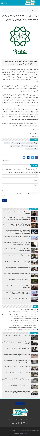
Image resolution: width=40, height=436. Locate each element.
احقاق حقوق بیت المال (31, 149)
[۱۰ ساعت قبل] (34, 250)
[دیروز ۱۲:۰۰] (34, 262)
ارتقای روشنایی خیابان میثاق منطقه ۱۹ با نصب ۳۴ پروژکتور (24, 323)
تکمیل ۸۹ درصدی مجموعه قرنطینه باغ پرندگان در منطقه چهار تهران (22, 327)
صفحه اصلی (34, 10)
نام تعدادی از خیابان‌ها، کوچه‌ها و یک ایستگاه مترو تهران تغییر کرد (16, 298)
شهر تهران (19, 430)
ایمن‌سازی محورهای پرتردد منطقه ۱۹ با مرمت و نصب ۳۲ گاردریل (16, 379)
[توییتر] (24, 423)
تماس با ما (16, 419)
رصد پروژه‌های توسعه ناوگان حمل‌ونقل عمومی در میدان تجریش (23, 316)
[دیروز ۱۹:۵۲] (34, 269)
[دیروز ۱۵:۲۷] (34, 219)
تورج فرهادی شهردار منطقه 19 (30, 143)
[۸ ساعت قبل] (34, 299)
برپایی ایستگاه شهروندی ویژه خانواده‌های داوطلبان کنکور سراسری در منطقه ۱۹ (16, 342)
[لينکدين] (27, 423)
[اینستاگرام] (18, 423)
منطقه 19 (24, 10)
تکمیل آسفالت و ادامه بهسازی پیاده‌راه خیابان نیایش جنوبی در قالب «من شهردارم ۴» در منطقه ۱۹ (17, 361)
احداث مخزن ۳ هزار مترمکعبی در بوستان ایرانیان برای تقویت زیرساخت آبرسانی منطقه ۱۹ (17, 355)
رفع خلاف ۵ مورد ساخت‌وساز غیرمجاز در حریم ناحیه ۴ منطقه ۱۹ (16, 385)
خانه (30, 419)
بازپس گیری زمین (15, 146)
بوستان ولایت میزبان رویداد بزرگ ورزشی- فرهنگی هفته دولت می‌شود (17, 367)
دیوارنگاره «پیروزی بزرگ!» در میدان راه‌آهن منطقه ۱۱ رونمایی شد (23, 321)
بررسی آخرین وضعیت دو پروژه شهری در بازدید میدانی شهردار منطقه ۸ (17, 262)
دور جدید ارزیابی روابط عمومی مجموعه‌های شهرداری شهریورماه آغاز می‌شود (16, 212)
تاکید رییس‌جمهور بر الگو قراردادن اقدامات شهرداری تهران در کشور (17, 237)
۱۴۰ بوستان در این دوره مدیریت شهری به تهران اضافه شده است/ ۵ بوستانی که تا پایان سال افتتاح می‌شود (16, 243)
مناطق (29, 10)
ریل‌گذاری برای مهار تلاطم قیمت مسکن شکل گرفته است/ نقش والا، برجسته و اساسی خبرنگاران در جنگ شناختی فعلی (16, 218)
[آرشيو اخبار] (13, 423)
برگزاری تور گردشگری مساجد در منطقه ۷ (28, 309)
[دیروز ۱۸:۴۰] (34, 213)
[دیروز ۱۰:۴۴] (34, 232)
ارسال (4, 200)
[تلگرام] (21, 423)
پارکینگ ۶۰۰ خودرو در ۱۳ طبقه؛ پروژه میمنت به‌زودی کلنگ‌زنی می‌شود (22, 312)
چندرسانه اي (24, 419)
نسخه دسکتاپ (20, 403)
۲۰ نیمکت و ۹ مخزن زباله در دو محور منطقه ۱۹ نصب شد (18, 373)
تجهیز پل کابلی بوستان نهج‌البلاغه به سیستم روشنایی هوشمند (23, 325)
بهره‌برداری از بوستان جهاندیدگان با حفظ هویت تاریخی (18, 279)
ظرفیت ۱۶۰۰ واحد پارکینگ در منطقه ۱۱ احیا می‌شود (19, 255)
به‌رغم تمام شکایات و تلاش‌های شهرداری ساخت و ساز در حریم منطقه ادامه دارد (16, 286)
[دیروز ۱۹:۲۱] (34, 225)
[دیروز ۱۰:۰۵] (34, 244)
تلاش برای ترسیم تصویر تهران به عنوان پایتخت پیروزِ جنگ (18, 267)
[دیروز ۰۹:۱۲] (34, 281)
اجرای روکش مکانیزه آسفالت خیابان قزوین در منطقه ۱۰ (25, 318)
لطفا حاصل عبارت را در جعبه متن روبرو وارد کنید (26, 193)
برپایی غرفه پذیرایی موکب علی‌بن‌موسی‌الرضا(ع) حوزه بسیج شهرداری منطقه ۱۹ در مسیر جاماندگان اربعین (17, 392)
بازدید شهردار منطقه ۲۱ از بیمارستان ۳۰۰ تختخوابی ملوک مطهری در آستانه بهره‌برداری (19, 314)
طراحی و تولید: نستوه (18, 433)
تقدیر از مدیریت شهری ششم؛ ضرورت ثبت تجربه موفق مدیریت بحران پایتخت (20, 329)
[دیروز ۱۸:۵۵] (34, 256)
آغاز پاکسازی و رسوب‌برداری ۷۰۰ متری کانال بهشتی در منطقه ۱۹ (16, 348)
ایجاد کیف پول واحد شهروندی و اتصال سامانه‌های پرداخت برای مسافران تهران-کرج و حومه (16, 249)
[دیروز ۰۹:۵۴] (34, 275)
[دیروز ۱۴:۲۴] (34, 293)
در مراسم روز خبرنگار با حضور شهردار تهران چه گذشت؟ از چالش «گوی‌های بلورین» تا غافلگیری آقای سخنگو (16, 224)
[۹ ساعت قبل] (34, 287)
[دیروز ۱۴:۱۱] (34, 238)
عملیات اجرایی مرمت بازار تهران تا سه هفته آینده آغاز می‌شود (17, 273)
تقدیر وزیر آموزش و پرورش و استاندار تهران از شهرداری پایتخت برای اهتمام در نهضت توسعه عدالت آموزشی (17, 292)
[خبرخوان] (16, 423)
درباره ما (10, 419)
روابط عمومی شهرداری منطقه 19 (29, 146)
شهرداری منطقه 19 (16, 143)
